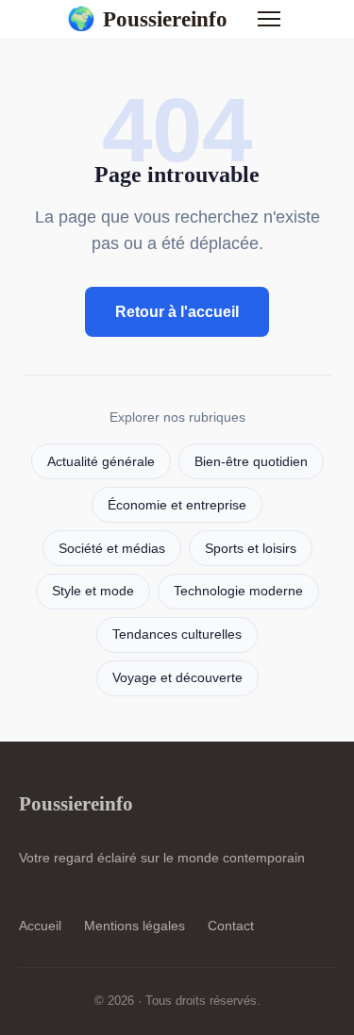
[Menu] (269, 19)
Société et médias (112, 549)
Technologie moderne (238, 591)
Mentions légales (134, 925)
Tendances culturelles (177, 634)
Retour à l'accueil (177, 312)
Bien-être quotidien (251, 462)
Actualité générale (101, 462)
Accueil (40, 925)
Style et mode (93, 591)
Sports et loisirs (250, 549)
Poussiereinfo (147, 19)
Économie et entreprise (177, 505)
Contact (231, 925)
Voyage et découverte (177, 678)
